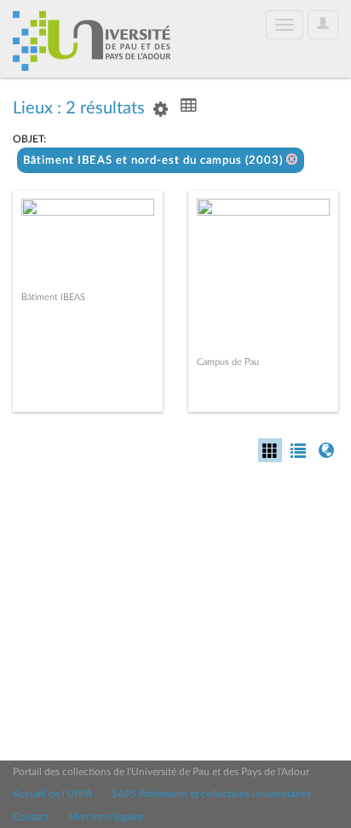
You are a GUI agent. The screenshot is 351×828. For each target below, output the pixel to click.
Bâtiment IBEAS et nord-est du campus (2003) (154, 160)
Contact (31, 817)
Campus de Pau (228, 362)
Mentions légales (105, 817)
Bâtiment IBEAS (53, 297)
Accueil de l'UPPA (52, 794)
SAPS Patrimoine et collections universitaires (211, 794)
